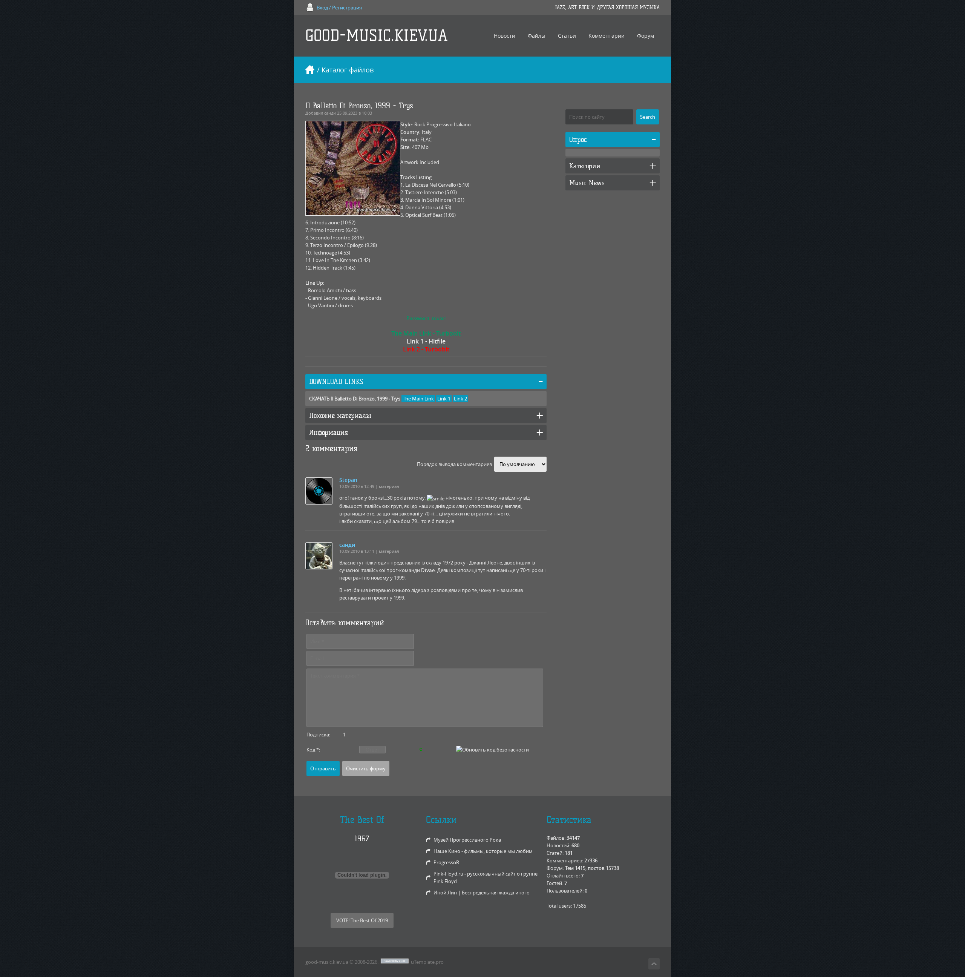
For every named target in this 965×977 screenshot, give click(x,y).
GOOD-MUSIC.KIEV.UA (376, 35)
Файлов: (556, 837)
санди (330, 113)
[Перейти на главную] (309, 70)
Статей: (555, 853)
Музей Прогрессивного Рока (467, 839)
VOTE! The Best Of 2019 (362, 920)
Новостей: (558, 845)
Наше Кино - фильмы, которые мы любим (483, 851)
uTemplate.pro (427, 962)
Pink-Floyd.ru (448, 873)
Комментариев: (565, 860)
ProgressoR (446, 862)
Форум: (555, 868)
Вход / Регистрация (339, 7)
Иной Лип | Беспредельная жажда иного (481, 892)
